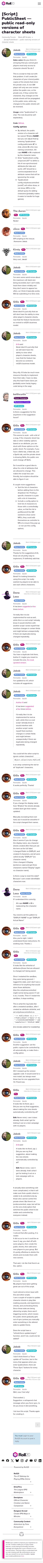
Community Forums (9, 37)
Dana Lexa (16, 595)
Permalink (17, 57)
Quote (24, 57)
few (34, 606)
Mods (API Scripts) (24, 37)
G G (17, 344)
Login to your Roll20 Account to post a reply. (25, 1438)
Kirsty (17, 249)
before (20, 609)
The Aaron (19, 211)
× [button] (40, 1543)
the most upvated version (23, 661)
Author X (19, 702)
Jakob (16, 50)
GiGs (16, 302)
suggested (26, 606)
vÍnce (16, 229)
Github (21, 123)
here (22, 1556)
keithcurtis (19, 394)
